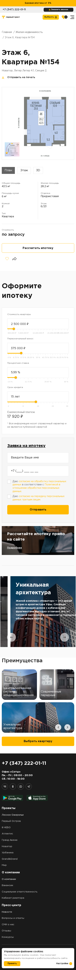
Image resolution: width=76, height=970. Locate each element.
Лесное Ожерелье (13, 815)
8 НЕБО (6, 828)
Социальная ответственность (19, 892)
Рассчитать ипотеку (38, 248)
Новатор (7, 846)
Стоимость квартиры (19, 314)
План (8, 170)
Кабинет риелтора (13, 898)
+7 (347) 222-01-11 (14, 9)
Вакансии (7, 885)
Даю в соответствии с (39, 486)
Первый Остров (11, 821)
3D (38, 170)
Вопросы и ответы (13, 918)
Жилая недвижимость (29, 32)
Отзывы (6, 931)
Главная (7, 32)
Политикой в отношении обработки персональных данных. (36, 488)
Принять (12, 964)
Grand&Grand (9, 859)
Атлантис (7, 834)
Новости (7, 912)
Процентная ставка (18, 363)
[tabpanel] (38, 611)
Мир (4, 865)
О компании (9, 879)
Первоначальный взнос (20, 339)
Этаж (24, 170)
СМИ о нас (8, 925)
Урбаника (7, 853)
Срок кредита (15, 387)
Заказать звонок (59, 9)
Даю (39, 498)
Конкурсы (8, 937)
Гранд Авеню (9, 840)
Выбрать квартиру (38, 741)
